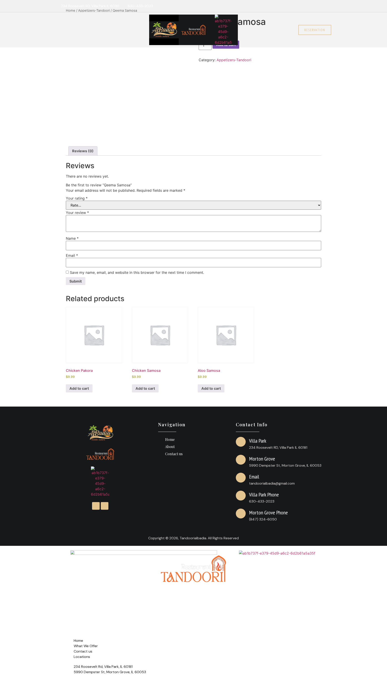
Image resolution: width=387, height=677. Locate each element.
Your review (77, 212)
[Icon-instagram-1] (318, 6)
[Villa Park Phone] (241, 496)
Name (72, 238)
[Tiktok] (327, 6)
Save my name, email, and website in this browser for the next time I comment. (137, 272)
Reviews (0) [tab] (83, 151)
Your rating (77, 198)
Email (72, 255)
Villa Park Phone (264, 494)
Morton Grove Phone (268, 512)
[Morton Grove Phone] (241, 513)
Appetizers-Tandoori (234, 60)
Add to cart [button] (79, 388)
